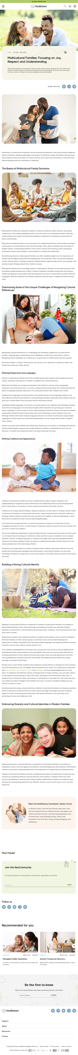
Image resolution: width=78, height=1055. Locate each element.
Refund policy (44, 1046)
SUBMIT (69, 885)
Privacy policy (54, 1046)
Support (5, 1021)
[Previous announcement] (3, 1)
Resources (6, 1031)
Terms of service (66, 1046)
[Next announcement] (75, 1)
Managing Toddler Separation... (15, 959)
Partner (5, 1036)
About (4, 1026)
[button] (3, 6)
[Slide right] (74, 946)
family (9, 52)
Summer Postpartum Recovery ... (53, 959)
